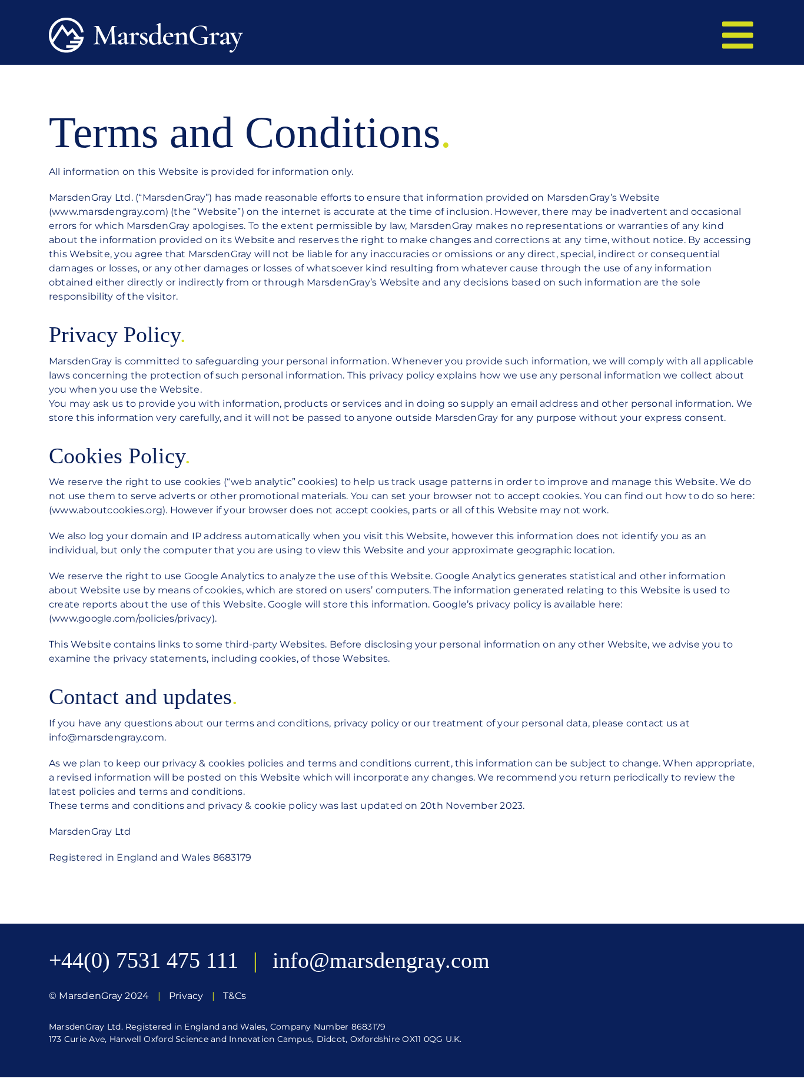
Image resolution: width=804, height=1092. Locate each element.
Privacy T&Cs (207, 995)
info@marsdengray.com (381, 960)
